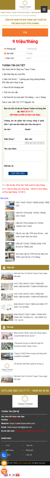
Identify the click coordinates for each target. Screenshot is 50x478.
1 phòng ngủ (35, 12)
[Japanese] (10, 475)
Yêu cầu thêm (10, 149)
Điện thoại (9, 139)
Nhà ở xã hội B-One (38, 431)
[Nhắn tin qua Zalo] (4, 455)
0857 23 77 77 (27, 111)
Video (8, 455)
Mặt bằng (9, 450)
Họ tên (8, 129)
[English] (6, 475)
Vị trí (8, 445)
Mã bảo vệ (8, 166)
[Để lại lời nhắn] (4, 463)
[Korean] (14, 475)
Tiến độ (10, 267)
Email (28, 129)
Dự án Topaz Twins (25, 5)
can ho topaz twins (24, 463)
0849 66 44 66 (40, 390)
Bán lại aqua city (22, 431)
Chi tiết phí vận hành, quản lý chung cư (29, 364)
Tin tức (10, 327)
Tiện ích (29, 445)
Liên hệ (29, 455)
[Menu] (44, 9)
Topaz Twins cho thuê (20, 12)
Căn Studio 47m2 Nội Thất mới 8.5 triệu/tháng (25, 185)
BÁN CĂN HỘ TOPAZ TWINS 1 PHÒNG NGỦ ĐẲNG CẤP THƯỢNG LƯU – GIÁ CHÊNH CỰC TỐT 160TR (30, 317)
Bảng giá (29, 450)
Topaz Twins (5, 12)
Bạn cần (28, 139)
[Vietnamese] (18, 475)
